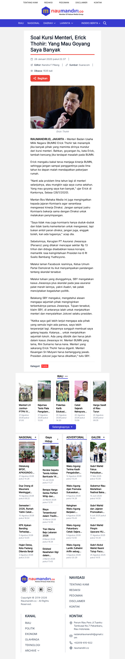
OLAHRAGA (32, 639)
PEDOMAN (64, 1)
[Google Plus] (49, 589)
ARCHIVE (30, 650)
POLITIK (30, 628)
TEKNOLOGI (32, 645)
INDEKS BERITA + (90, 23)
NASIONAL (34, 23)
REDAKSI (48, 1)
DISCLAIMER (81, 1)
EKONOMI (31, 634)
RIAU (21, 23)
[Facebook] (41, 589)
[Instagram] (24, 589)
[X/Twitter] (32, 589)
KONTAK (98, 1)
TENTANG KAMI (30, 1)
